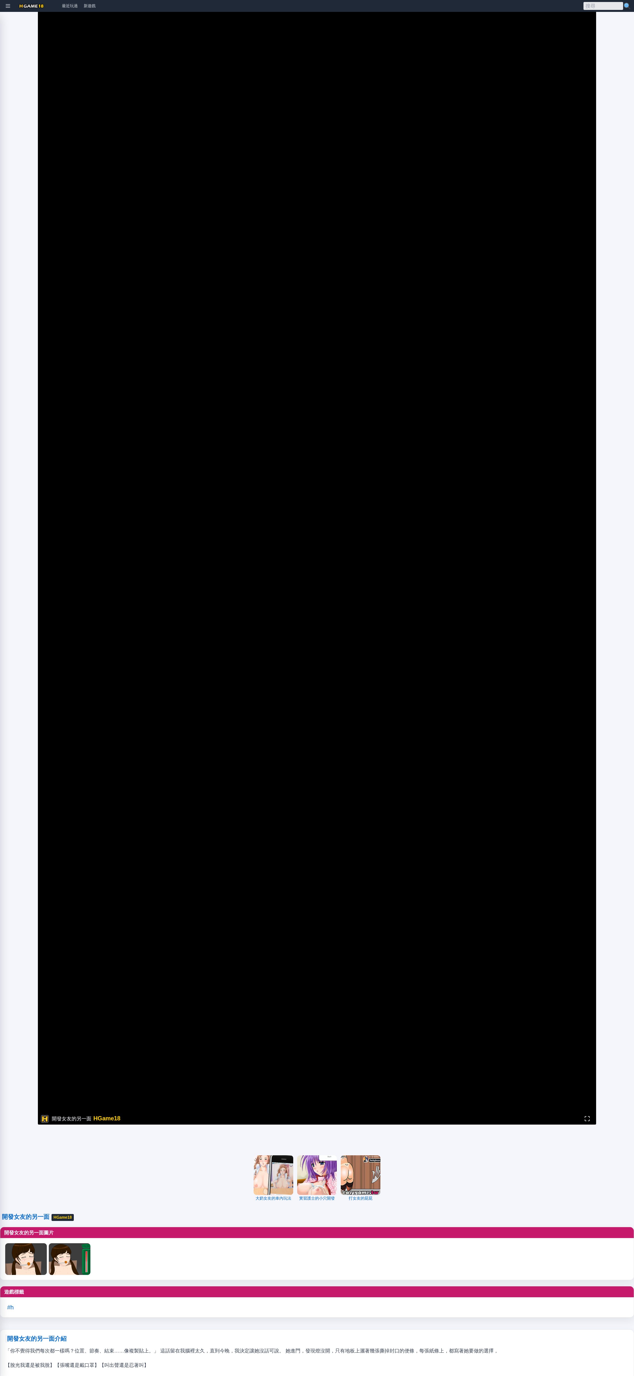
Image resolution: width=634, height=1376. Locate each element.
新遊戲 (90, 6)
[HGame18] (31, 6)
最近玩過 (70, 6)
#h (10, 1307)
